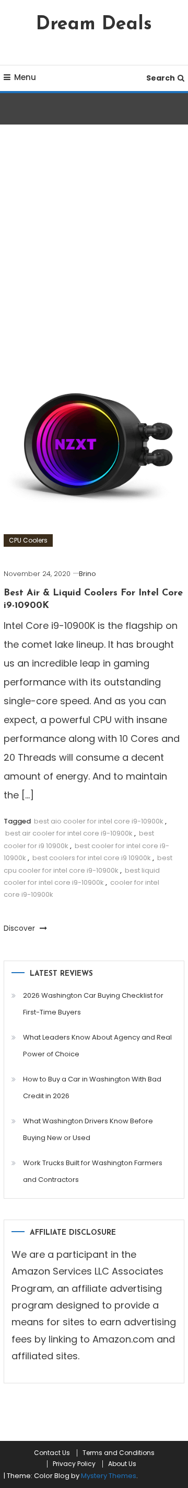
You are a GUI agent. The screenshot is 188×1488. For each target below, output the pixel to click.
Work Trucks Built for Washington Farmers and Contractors (92, 1171)
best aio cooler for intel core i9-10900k (98, 821)
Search (160, 78)
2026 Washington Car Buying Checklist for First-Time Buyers (93, 1003)
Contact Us (52, 1453)
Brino (87, 574)
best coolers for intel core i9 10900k (91, 858)
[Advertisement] (94, 250)
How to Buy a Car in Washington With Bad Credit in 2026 (92, 1087)
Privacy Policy (74, 1464)
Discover (20, 928)
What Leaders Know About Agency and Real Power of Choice (97, 1045)
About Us (122, 1464)
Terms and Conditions (119, 1453)
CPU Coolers (28, 540)
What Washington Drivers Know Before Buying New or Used (88, 1129)
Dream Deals (94, 24)
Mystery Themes (108, 1476)
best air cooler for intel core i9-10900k (69, 833)
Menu (25, 77)
